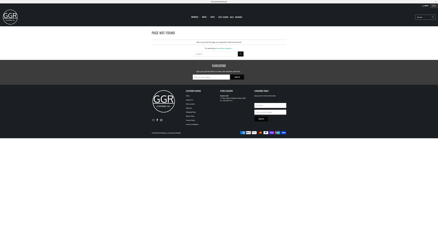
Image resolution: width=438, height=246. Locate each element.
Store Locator (190, 104)
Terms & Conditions (192, 124)
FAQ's (187, 96)
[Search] (433, 17)
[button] (196, 17)
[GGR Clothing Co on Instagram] (161, 120)
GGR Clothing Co (162, 133)
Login (426, 6)
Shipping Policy (191, 112)
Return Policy (190, 116)
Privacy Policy (190, 120)
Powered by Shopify (174, 133)
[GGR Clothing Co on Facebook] (157, 120)
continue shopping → (225, 48)
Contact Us (189, 100)
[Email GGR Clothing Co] (153, 120)
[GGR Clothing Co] (10, 17)
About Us (189, 108)
